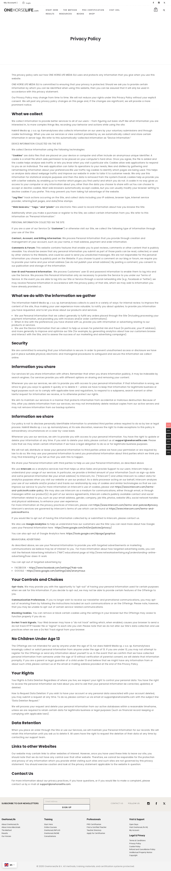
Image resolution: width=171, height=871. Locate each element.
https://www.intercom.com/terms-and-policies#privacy (125, 505)
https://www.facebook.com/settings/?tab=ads (55, 567)
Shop (92, 14)
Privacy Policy (135, 843)
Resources (65, 14)
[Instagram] (159, 3)
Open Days (133, 824)
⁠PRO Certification (94, 824)
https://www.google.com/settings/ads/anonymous (56, 570)
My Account (134, 830)
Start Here (52, 10)
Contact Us (117, 803)
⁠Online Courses (50, 827)
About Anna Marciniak (11, 827)
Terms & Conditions (137, 840)
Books (80, 14)
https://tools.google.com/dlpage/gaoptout (90, 533)
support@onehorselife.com (55, 784)
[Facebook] (153, 3)
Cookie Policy (134, 846)
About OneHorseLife (10, 824)
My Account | (10, 2)
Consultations (50, 836)
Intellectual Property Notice (140, 852)
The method (70, 10)
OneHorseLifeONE (51, 833)
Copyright (133, 855)
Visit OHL (114, 10)
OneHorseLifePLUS (52, 830)
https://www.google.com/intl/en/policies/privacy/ (83, 527)
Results (50, 14)
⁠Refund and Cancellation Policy (142, 849)
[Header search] (164, 10)
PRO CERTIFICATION (93, 10)
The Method (7, 830)
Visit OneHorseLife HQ (138, 827)
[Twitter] (164, 3)
